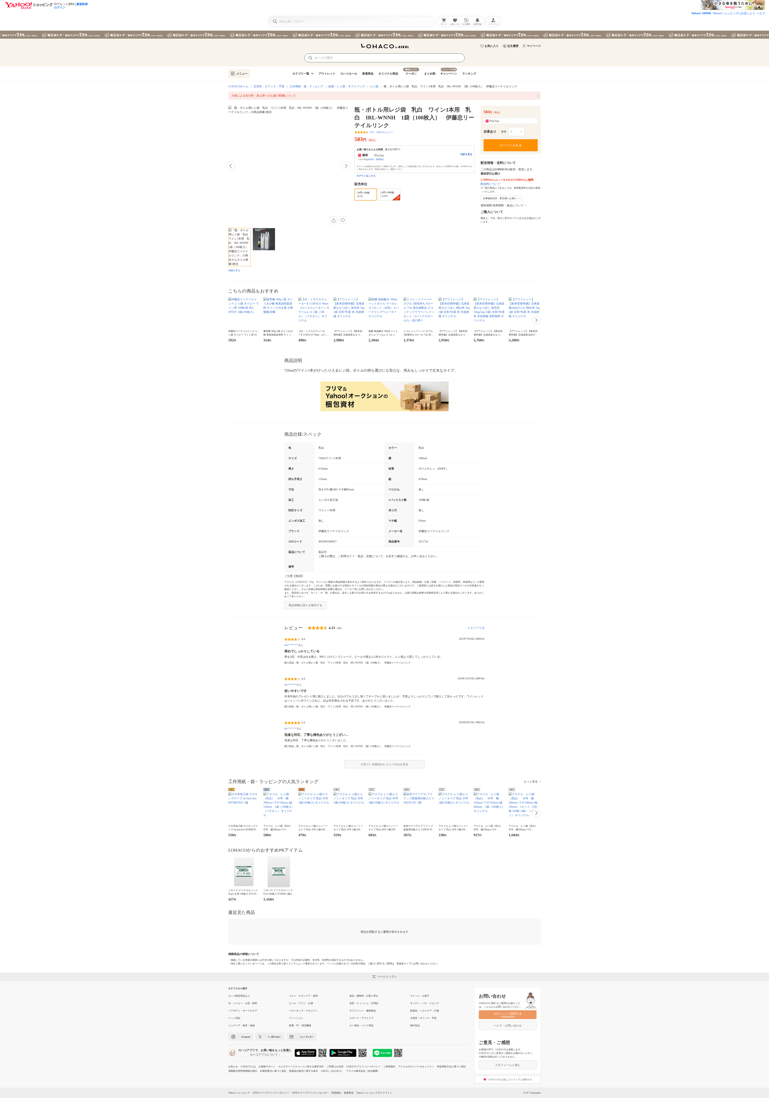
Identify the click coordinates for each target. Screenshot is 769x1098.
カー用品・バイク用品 (361, 1025)
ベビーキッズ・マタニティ (303, 1010)
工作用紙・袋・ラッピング (306, 86)
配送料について (490, 184)
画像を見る (234, 270)
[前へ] (230, 165)
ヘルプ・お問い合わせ (508, 1025)
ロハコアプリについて (264, 1054)
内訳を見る (466, 154)
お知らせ (233, 1066)
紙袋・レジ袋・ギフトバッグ (346, 86)
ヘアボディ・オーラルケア (242, 1010)
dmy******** (291, 645)
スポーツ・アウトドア (361, 1018)
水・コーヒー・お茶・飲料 (242, 1003)
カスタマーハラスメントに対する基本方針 (301, 1066)
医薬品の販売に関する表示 (303, 1071)
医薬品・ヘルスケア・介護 (424, 1010)
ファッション (296, 1018)
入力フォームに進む (507, 1065)
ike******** (290, 728)
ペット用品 (234, 1018)
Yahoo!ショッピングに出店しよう (734, 13)
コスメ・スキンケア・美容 (303, 996)
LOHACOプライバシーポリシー (363, 1066)
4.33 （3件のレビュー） (382, 132)
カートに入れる (510, 145)
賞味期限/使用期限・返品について (502, 205)
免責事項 (348, 1093)
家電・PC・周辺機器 (300, 1025)
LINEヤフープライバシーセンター (310, 1093)
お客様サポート (267, 1066)
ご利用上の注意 (335, 1066)
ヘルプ (761, 13)
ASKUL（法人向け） (332, 1071)
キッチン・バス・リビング (424, 1003)
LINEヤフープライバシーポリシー (271, 1093)
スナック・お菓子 (419, 996)
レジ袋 (374, 86)
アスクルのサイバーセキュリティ (416, 1066)
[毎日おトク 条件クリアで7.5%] (384, 35)
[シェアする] (333, 220)
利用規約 (336, 1093)
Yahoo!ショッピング (239, 1093)
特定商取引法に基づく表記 (451, 1066)
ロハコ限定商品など (239, 996)
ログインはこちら (366, 175)
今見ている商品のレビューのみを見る (384, 764)
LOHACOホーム (238, 86)
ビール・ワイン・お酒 (301, 1003)
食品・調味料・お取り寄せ (363, 996)
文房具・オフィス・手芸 (269, 86)
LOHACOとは (248, 1066)
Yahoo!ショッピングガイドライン (374, 1093)
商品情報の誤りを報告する (305, 605)
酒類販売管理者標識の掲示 (242, 1071)
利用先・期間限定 (376, 159)
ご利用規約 (389, 1066)
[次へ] (346, 165)
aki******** (290, 684)
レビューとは (476, 627)
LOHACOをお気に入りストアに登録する (510, 1079)
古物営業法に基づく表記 (273, 1071)
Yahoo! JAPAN (701, 13)
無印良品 (415, 1025)
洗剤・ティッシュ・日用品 (363, 1003)
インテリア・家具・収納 (241, 1025)
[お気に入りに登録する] (342, 220)
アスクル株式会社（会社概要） (363, 1071)
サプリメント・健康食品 (362, 1010)
